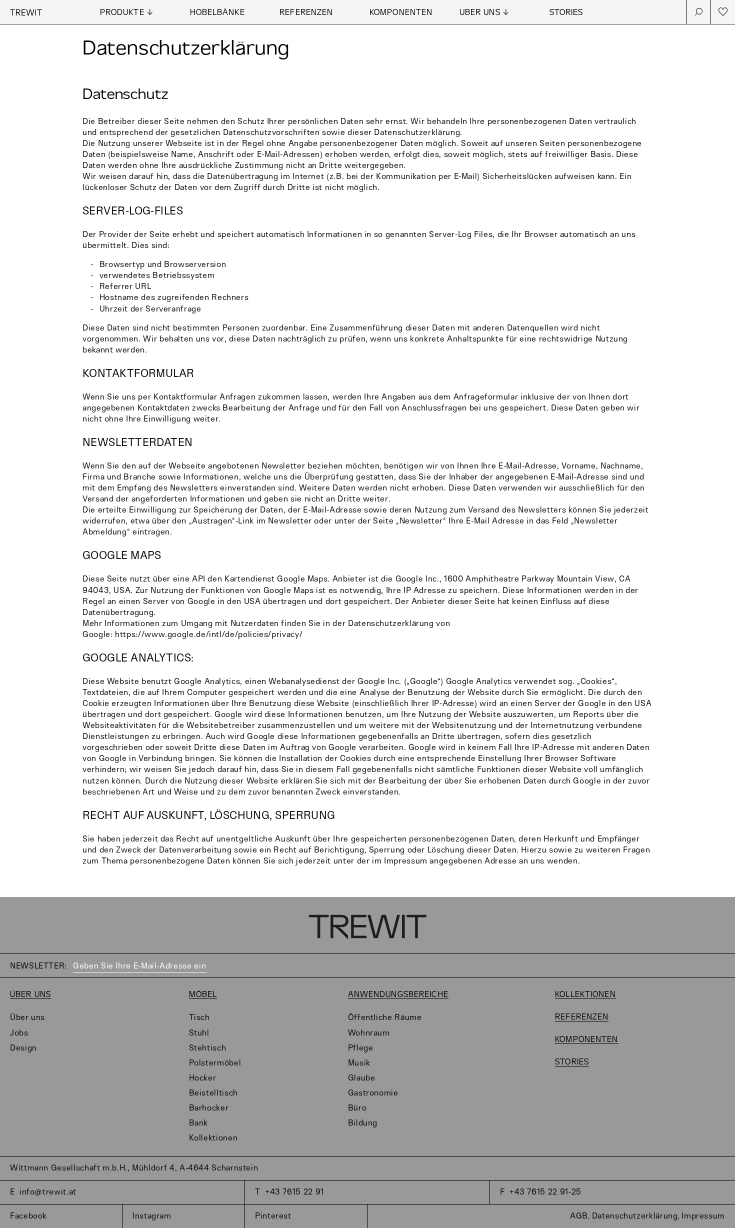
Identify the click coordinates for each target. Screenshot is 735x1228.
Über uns (30, 994)
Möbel (203, 994)
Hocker (202, 1078)
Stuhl (199, 1033)
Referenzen (306, 12)
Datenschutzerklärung (635, 1216)
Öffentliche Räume (385, 1018)
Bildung (363, 1123)
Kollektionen (213, 1138)
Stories (567, 12)
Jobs (19, 1033)
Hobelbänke (217, 12)
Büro (357, 1108)
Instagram (152, 1216)
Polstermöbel (215, 1063)
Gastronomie (373, 1093)
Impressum (703, 1216)
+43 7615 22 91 (294, 1192)
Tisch (199, 1018)
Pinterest (273, 1216)
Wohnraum (369, 1033)
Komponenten (401, 12)
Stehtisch (207, 1048)
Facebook (28, 1216)
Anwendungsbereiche (398, 994)
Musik (359, 1063)
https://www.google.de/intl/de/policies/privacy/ (208, 634)
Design (23, 1048)
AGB (579, 1216)
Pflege (361, 1048)
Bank (198, 1123)
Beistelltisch (213, 1093)
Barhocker (209, 1108)
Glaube (362, 1078)
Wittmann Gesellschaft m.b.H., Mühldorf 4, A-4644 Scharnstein (134, 1168)
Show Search (698, 12)
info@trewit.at (48, 1192)
